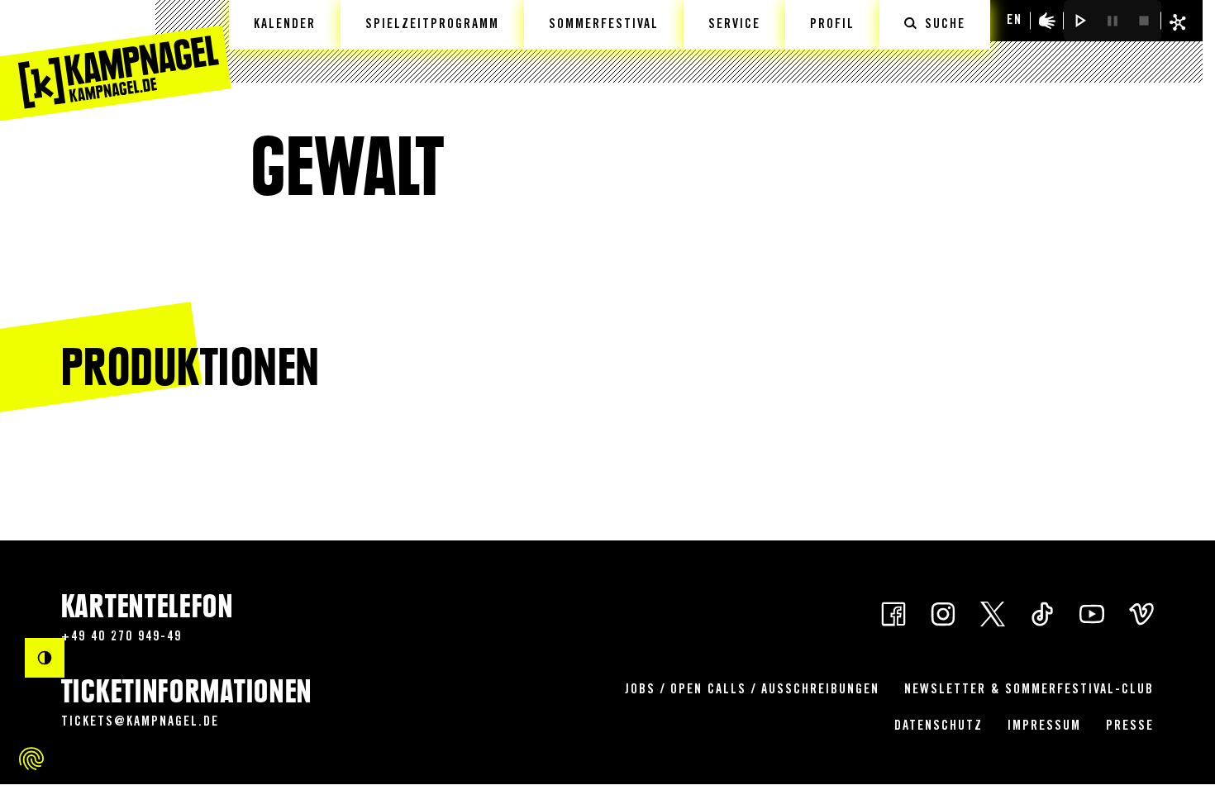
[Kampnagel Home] (115, 60)
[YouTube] (1091, 613)
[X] (992, 613)
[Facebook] (893, 613)
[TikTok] (1042, 613)
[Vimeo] (1141, 613)
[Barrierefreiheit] (1047, 20)
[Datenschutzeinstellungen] (31, 759)
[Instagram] (943, 613)
